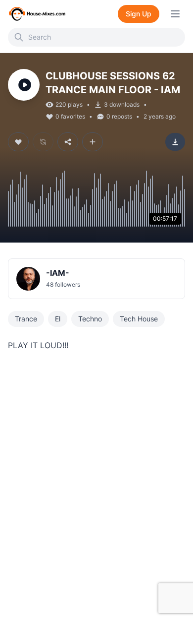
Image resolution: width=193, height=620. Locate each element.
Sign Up (138, 13)
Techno (90, 318)
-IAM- (57, 273)
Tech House (139, 318)
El (57, 318)
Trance (26, 318)
